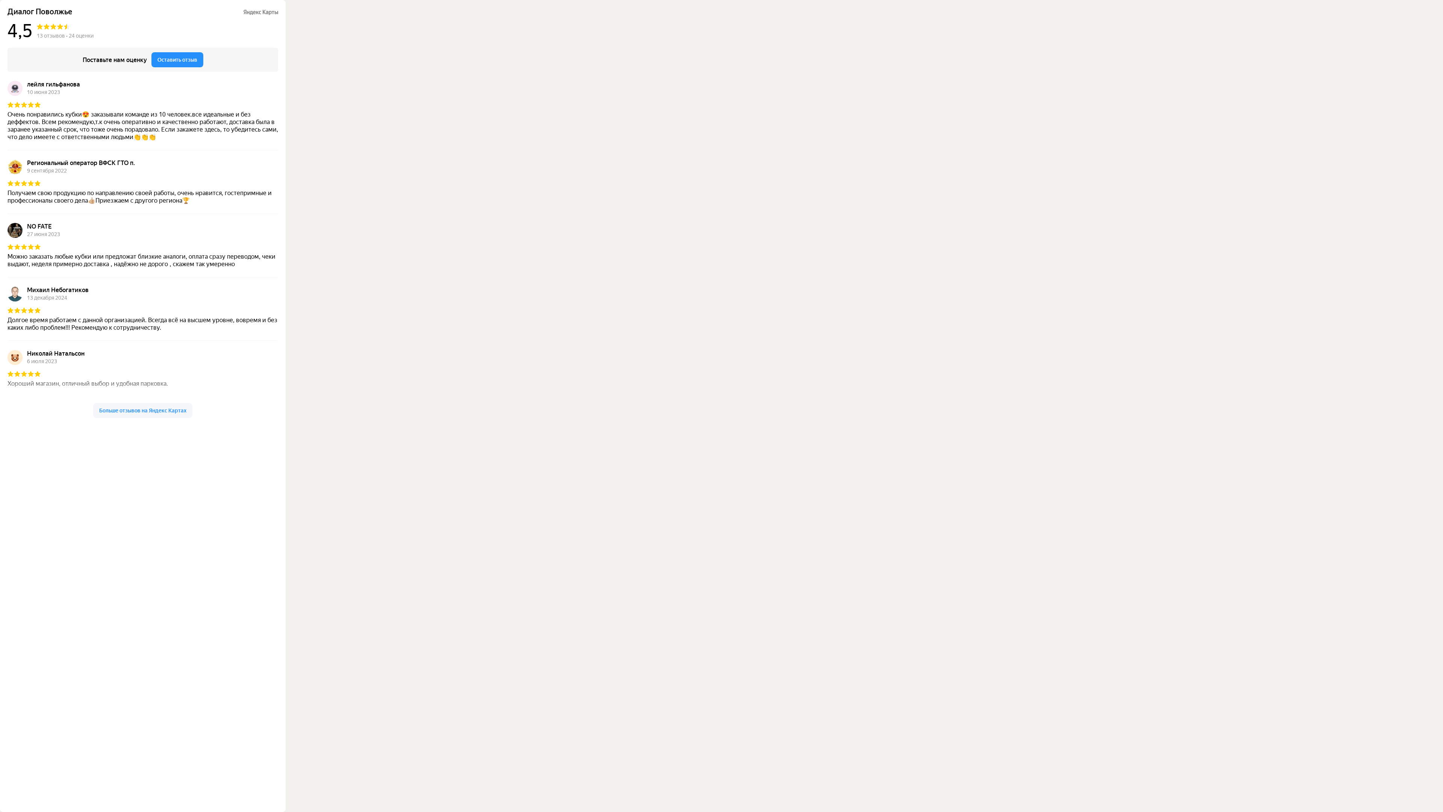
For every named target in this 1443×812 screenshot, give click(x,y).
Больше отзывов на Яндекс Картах (142, 411)
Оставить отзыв (177, 60)
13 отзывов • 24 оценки (65, 36)
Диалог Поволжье (40, 12)
